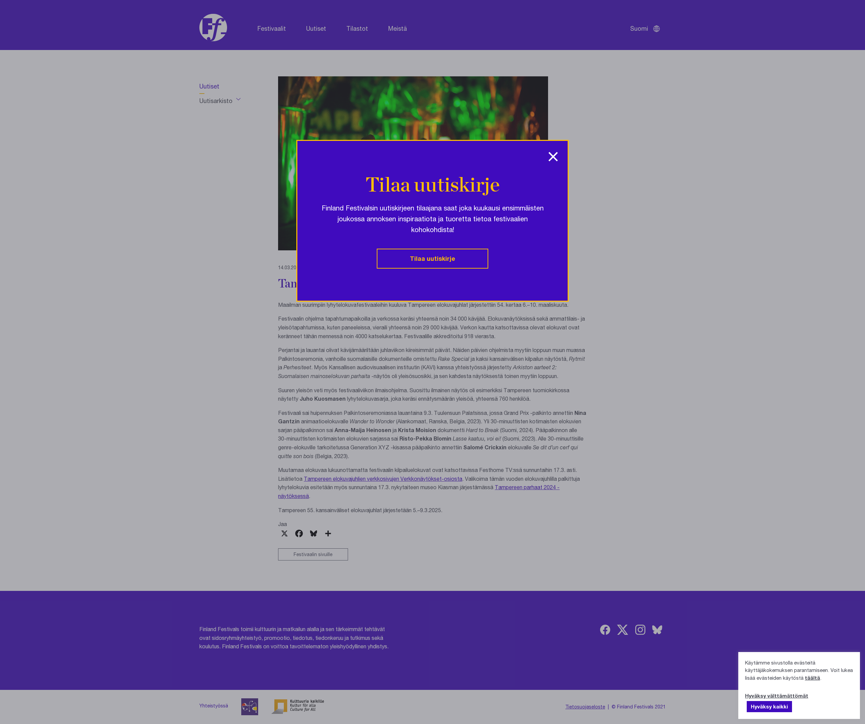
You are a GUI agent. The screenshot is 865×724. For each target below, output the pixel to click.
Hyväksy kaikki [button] (769, 706)
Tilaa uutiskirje (432, 258)
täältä (812, 678)
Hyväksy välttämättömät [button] (776, 696)
